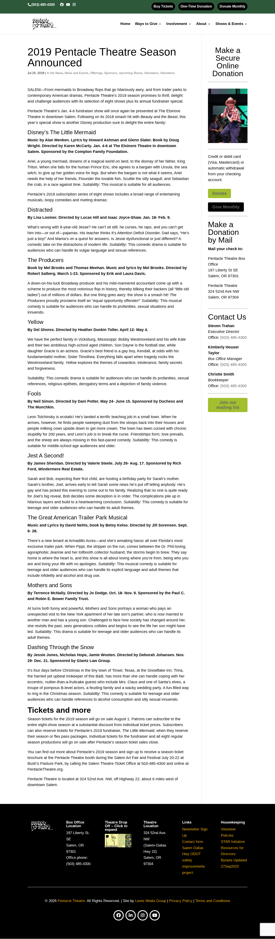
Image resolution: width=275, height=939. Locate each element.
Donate (219, 193)
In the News (55, 73)
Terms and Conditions (212, 901)
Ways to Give (146, 24)
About (201, 24)
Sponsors (110, 73)
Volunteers (151, 73)
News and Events (76, 73)
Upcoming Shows (130, 73)
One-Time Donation (196, 6)
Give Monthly (226, 207)
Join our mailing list (227, 405)
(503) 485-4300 (233, 337)
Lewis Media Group (150, 901)
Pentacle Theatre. (71, 901)
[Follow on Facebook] (118, 915)
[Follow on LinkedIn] (130, 915)
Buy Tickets (163, 6)
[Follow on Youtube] (155, 915)
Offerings (96, 73)
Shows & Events (229, 24)
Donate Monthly (232, 6)
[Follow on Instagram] (143, 915)
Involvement (176, 24)
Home (125, 24)
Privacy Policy (180, 901)
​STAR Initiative (233, 842)
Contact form (192, 842)
